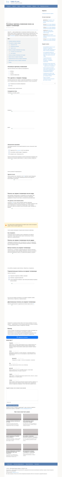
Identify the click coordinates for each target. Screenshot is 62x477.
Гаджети (14, 6)
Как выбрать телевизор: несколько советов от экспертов (30, 437)
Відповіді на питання (44, 6)
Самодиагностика (14, 44)
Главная (7, 22)
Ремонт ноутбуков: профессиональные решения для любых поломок (48, 79)
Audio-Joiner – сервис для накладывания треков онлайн (48, 31)
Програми (29, 6)
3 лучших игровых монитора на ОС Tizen (13, 421)
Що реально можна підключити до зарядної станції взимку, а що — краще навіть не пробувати (49, 64)
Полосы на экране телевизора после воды (17, 49)
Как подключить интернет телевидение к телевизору (29, 452)
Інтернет (23, 6)
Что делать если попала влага (16, 51)
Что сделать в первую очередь (15, 43)
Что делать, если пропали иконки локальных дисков (48, 21)
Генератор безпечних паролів (47, 13)
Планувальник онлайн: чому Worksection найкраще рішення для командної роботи (49, 74)
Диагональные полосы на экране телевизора (17, 60)
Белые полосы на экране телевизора (16, 56)
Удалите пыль (13, 48)
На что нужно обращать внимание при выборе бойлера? (49, 36)
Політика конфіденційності (19, 464)
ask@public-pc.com (15, 472)
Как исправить (13, 53)
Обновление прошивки (15, 46)
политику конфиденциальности (26, 408)
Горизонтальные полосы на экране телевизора (18, 58)
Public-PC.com (15, 1)
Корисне (34, 6)
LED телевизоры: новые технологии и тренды (28, 421)
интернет (18, 150)
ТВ (38, 6)
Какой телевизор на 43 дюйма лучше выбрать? (12, 437)
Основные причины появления (15, 41)
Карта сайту (9, 464)
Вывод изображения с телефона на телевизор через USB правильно (13, 452)
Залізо (19, 6)
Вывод (10, 62)
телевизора (12, 35)
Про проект (37, 464)
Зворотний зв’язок (29, 464)
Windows (9, 6)
